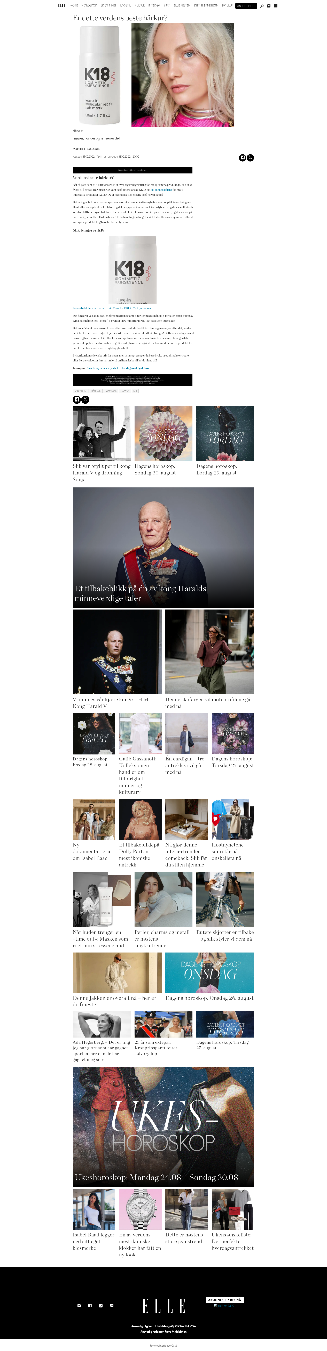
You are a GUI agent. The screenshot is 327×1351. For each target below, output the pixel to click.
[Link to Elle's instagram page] (79, 1306)
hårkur (125, 390)
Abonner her (246, 6)
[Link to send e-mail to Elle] (111, 1306)
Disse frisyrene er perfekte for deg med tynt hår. (117, 368)
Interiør (154, 5)
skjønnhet (81, 390)
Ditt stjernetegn (206, 5)
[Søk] (262, 6)
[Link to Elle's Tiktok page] (101, 1306)
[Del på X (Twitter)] (250, 158)
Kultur (140, 5)
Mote (74, 5)
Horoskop (89, 5)
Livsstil (125, 5)
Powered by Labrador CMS (163, 1345)
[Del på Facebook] (242, 158)
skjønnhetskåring (161, 189)
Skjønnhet (109, 5)
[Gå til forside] (61, 5)
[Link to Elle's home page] (163, 1306)
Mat (167, 5)
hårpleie (96, 390)
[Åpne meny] (53, 5)
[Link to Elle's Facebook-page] (90, 1306)
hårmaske (110, 390)
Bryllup (227, 5)
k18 (135, 390)
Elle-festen (182, 5)
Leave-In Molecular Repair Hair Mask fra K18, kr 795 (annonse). (112, 308)
